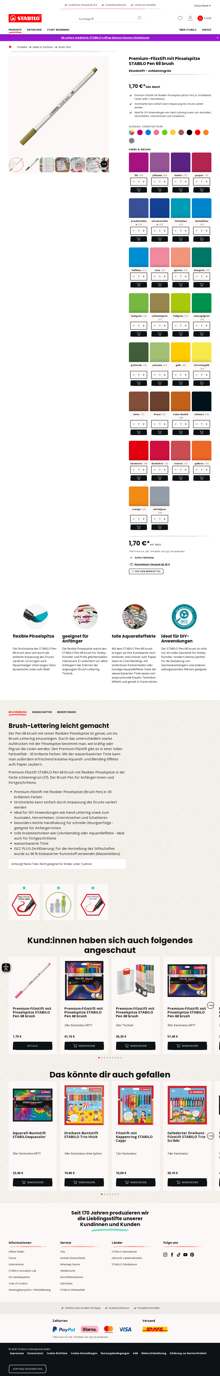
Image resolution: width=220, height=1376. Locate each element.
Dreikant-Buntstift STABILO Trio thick (81, 1135)
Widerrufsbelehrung (153, 1353)
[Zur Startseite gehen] (26, 18)
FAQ (62, 1251)
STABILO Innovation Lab (22, 1270)
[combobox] (110, 19)
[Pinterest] (192, 1255)
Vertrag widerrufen (27, 1368)
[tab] (20, 712)
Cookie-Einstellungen (84, 1353)
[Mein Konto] (190, 18)
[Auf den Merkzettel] (52, 961)
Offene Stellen (16, 1251)
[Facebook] (172, 1255)
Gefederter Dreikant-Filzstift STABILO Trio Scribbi (186, 1137)
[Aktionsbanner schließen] (217, 37)
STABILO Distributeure (124, 1264)
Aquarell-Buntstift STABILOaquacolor (29, 1135)
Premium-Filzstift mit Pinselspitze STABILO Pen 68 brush (32, 1012)
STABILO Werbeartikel (72, 1289)
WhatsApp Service (70, 1264)
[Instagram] (165, 1255)
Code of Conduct (18, 1283)
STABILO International (124, 1251)
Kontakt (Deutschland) (72, 1258)
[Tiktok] (179, 1255)
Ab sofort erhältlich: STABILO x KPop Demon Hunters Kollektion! (105, 38)
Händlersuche (67, 1270)
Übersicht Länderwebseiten (127, 1258)
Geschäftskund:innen (71, 1277)
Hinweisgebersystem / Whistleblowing (30, 1289)
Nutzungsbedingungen (115, 1353)
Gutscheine (66, 1283)
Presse (12, 1258)
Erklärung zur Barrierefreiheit (188, 1353)
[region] (58, 115)
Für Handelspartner (19, 1277)
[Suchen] (140, 18)
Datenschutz (35, 1353)
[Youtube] (185, 1255)
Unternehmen (16, 1264)
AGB (135, 1353)
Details (32, 1045)
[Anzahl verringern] (133, 182)
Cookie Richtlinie (57, 1353)
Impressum (17, 1353)
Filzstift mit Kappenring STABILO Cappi (134, 1137)
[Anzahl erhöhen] (144, 182)
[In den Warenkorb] (138, 190)
